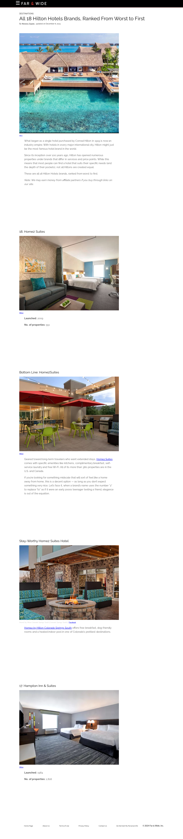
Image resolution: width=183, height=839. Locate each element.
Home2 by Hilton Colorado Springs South (48, 627)
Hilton (21, 135)
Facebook (72, 622)
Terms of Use (64, 826)
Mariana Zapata (28, 24)
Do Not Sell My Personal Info (127, 826)
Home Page (28, 826)
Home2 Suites (104, 459)
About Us (46, 826)
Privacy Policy (84, 826)
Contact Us (103, 826)
